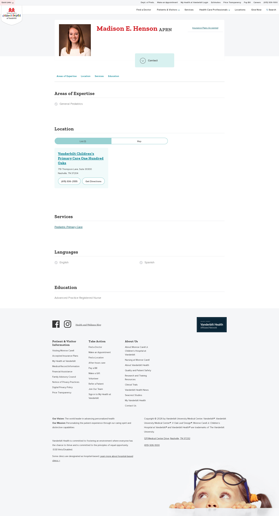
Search (272, 10)
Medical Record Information (65, 366)
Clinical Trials (131, 384)
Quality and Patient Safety (138, 370)
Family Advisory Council (64, 376)
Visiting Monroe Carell (63, 350)
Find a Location (96, 357)
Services (189, 10)
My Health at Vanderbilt (64, 361)
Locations (240, 10)
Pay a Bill (93, 368)
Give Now (256, 10)
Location (85, 76)
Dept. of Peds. (147, 2)
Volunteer (93, 378)
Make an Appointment (167, 2)
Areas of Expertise (67, 76)
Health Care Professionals (213, 10)
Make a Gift (94, 373)
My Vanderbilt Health (135, 400)
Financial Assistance (62, 371)
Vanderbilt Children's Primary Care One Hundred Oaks (81, 158)
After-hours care (97, 362)
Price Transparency (232, 2)
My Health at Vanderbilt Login (194, 2)
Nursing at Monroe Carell (137, 359)
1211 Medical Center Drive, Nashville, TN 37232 (167, 438)
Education (113, 76)
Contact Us (130, 405)
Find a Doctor (143, 10)
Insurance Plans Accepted (205, 28)
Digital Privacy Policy (62, 387)
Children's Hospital (12, 15)
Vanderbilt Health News (137, 389)
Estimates (216, 2)
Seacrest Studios (133, 395)
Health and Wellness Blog (88, 324)
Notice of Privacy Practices (65, 382)
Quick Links (6, 2)
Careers (257, 2)
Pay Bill (247, 2)
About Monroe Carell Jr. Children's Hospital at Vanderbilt (136, 351)
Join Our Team (96, 389)
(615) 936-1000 (271, 2)
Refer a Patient (96, 383)
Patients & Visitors (167, 10)
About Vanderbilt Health (137, 365)
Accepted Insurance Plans (65, 355)
